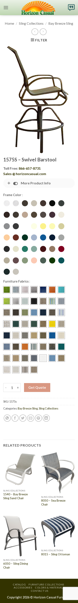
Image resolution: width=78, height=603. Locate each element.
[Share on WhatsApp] (7, 418)
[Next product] (34, 31)
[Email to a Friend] (30, 418)
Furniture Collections (46, 584)
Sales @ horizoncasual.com (24, 174)
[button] (5, 7)
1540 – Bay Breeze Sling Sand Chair (15, 496)
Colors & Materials (49, 587)
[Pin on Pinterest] (38, 418)
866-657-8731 (30, 168)
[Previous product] (43, 31)
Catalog (19, 584)
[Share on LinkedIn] (46, 418)
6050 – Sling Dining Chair (15, 565)
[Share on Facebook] (15, 418)
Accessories (23, 587)
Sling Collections (31, 23)
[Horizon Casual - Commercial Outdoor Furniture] (38, 7)
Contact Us (39, 590)
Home (9, 23)
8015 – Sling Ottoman (55, 554)
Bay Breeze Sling (60, 23)
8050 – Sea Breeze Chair (53, 502)
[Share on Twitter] (22, 418)
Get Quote (37, 387)
